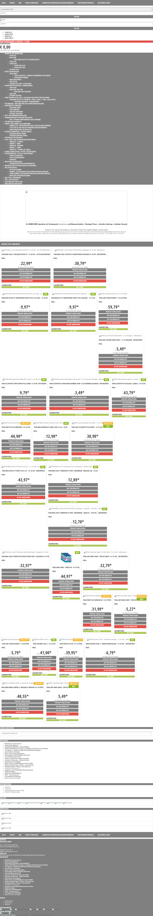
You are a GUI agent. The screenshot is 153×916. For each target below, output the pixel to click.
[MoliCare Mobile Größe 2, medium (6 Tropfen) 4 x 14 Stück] (22, 683)
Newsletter (9, 34)
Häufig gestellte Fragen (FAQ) (14, 790)
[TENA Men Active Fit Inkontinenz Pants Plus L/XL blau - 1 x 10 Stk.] (25, 294)
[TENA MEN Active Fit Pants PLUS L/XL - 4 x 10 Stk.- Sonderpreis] (23, 466)
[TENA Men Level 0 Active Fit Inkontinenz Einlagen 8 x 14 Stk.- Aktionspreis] (80, 250)
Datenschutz (9, 901)
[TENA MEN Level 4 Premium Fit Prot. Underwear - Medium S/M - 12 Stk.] (73, 466)
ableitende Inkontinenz (12, 768)
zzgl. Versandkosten (13, 50)
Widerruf (7, 904)
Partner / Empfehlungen (12, 792)
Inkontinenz (63, 224)
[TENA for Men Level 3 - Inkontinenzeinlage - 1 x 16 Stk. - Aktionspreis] (110, 639)
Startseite (8, 32)
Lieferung (8, 789)
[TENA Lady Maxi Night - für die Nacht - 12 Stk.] (130, 596)
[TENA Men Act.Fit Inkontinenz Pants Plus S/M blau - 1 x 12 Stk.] (73, 294)
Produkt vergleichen (26, 270)
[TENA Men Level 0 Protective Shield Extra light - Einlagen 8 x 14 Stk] (25, 552)
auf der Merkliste (26, 273)
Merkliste (8, 36)
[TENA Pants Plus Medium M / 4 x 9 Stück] (97, 596)
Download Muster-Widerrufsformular (42, 915)
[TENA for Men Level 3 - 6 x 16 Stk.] (44, 639)
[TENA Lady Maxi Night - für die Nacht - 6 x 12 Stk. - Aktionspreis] (105, 552)
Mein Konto (9, 38)
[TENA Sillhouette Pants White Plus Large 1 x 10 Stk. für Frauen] (24, 379)
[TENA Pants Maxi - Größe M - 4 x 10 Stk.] (66, 563)
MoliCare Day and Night (12, 778)
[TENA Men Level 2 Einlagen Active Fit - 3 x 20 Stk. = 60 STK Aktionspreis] (26, 250)
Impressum (8, 902)
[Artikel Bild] (6, 813)
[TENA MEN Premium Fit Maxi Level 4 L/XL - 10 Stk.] (50, 423)
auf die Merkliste (26, 277)
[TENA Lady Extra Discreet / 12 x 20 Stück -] (113, 294)
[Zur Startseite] (2, 19)
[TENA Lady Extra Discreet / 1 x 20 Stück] (15, 639)
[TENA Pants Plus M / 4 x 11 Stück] (71, 639)
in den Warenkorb (26, 281)
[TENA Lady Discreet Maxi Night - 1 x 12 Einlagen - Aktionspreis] (120, 336)
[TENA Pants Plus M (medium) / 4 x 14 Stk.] (16, 423)
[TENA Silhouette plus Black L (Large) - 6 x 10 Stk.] (129, 379)
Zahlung (7, 787)
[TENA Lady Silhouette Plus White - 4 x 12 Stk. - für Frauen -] (92, 423)
